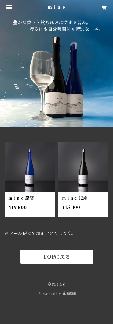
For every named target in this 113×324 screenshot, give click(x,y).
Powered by (49, 294)
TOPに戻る (56, 257)
